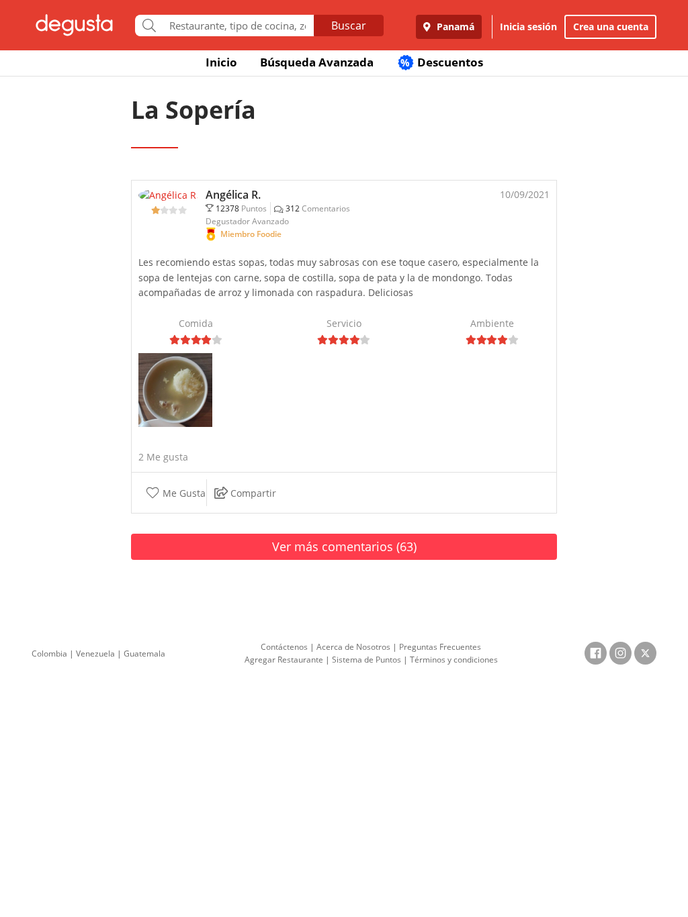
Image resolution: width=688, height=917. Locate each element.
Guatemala (144, 653)
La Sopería (193, 109)
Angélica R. (233, 194)
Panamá (454, 26)
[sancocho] (175, 389)
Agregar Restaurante (284, 659)
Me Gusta (183, 493)
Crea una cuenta (610, 26)
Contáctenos (284, 647)
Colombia (49, 653)
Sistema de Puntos (366, 659)
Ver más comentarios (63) (344, 546)
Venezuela (95, 653)
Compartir (251, 493)
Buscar (348, 25)
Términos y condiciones (454, 659)
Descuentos (441, 62)
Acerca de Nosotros (353, 647)
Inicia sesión (528, 26)
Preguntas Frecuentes (440, 647)
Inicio (221, 62)
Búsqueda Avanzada (317, 62)
